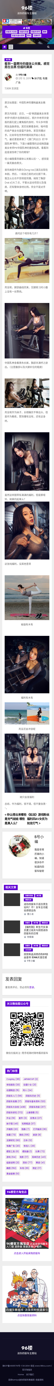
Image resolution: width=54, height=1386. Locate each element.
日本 (28, 1140)
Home (21, 1374)
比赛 (40, 1151)
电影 (24, 1157)
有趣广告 (13, 1145)
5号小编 (22, 75)
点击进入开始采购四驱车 (27, 1253)
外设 (10, 1118)
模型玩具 (28, 900)
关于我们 (30, 1374)
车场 (24, 1168)
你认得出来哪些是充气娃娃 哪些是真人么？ (16, 819)
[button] (48, 47)
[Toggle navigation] (11, 47)
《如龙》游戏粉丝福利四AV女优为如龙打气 (38, 819)
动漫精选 (12, 1090)
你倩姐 (30, 936)
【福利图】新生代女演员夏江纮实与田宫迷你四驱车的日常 (36, 930)
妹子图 (8, 59)
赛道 (40, 1162)
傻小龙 (30, 914)
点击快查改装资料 (27, 1315)
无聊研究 (37, 35)
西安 (27, 1162)
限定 (37, 1168)
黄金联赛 (12, 1173)
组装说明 (12, 1162)
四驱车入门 (14, 1095)
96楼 (27, 8)
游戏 (11, 1157)
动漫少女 (29, 1084)
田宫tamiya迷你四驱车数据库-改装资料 (26, 1379)
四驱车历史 (33, 1095)
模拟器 (27, 1151)
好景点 (36, 1118)
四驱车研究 (35, 32)
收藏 (11, 1134)
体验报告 (13, 1084)
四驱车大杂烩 (11, 32)
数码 (29, 35)
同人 (27, 1090)
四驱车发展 (14, 1101)
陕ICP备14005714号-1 (12, 1365)
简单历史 (39, 1157)
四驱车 (27, 923)
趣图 (44, 32)
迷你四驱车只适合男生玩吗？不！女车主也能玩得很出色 (36, 907)
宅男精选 (28, 1123)
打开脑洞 (40, 1129)
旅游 (37, 1134)
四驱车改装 (24, 32)
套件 (23, 1118)
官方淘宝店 (27, 1369)
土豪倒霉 (32, 1112)
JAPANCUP (31, 1079)
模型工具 (12, 1151)
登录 (31, 987)
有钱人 (29, 1145)
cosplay (13, 1079)
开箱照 (12, 1129)
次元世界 (28, 950)
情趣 (25, 1129)
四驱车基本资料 (18, 35)
